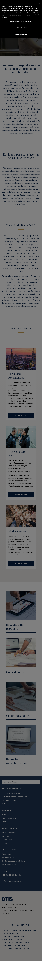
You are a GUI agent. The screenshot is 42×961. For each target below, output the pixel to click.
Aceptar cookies (21, 34)
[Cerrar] (39, 3)
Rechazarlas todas (21, 28)
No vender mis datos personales (21, 21)
